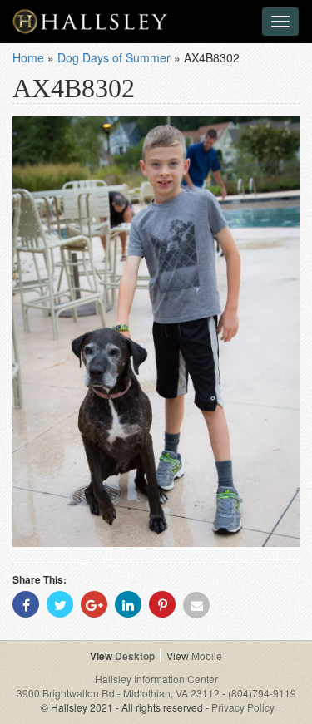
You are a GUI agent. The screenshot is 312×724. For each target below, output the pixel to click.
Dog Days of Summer (114, 57)
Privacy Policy (243, 707)
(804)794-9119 (262, 693)
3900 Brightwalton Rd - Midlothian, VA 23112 (119, 693)
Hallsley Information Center (156, 679)
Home (28, 57)
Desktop (135, 655)
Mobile (206, 655)
